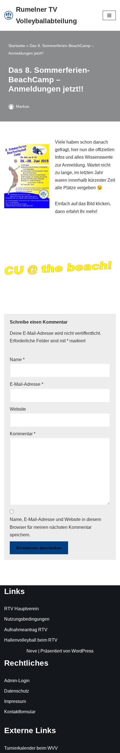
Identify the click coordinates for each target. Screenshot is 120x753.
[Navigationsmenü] (109, 15)
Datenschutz (16, 691)
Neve (32, 651)
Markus (22, 106)
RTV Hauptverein (21, 608)
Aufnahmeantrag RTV (25, 629)
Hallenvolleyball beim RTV (30, 640)
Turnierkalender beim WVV (31, 748)
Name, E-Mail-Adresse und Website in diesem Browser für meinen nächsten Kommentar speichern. (55, 527)
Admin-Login (17, 680)
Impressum (15, 701)
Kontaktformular (19, 711)
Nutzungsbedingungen (26, 619)
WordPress (82, 651)
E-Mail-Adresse (26, 384)
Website (18, 409)
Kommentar (22, 433)
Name (17, 359)
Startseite (16, 45)
